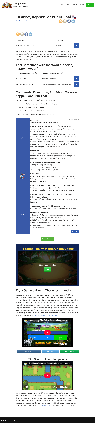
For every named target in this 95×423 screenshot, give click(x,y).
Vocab (28, 21)
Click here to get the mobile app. (45, 315)
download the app (46, 405)
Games (74, 5)
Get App (62, 5)
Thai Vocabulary (21, 21)
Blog (68, 5)
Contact (81, 5)
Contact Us (5, 420)
